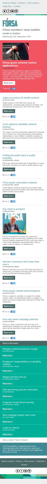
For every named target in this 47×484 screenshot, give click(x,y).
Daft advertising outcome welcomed (20, 389)
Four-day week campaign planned (20, 319)
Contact (17, 6)
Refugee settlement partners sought (20, 349)
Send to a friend (9, 3)
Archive (21, 3)
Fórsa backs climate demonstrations (21, 291)
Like (6, 88)
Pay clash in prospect (14, 209)
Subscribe (7, 6)
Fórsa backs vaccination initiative (20, 182)
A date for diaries (11, 428)
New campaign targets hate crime (19, 415)
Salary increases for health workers (21, 97)
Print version (33, 3)
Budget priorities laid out (14, 377)
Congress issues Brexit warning (18, 402)
